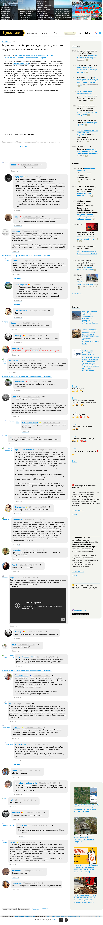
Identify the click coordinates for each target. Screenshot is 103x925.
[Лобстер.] (8, 340)
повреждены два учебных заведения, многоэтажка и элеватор (87, 151)
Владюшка (16, 870)
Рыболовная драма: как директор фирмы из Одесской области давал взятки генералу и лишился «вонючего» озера (63, 14)
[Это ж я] (4, 363)
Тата (14, 644)
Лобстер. (18, 336)
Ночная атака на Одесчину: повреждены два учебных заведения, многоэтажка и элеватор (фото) (7, 13)
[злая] (4, 436)
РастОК (15, 565)
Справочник (96, 916)
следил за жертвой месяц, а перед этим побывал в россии (85, 217)
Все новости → (77, 293)
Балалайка (17, 520)
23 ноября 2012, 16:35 (40, 825)
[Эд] (6, 704)
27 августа (76, 46)
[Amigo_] (6, 775)
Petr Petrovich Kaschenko (26, 783)
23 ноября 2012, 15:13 (51, 422)
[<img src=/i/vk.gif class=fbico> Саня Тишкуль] (8, 680)
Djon (14, 396)
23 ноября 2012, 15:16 (33, 813)
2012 (85, 916)
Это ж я (12, 361)
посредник (16, 883)
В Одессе (80, 168)
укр (80, 33)
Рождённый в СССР (30, 422)
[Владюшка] (6, 875)
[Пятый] (4, 842)
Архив (45, 33)
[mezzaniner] (6, 554)
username (16, 231)
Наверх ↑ (23, 146)
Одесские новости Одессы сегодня (25, 916)
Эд (10, 703)
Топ (55, 33)
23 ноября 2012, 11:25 (37, 381)
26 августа (76, 164)
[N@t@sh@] (8, 181)
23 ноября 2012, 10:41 (33, 348)
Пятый (12, 842)
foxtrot (15, 261)
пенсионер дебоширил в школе (85, 268)
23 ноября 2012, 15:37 (35, 632)
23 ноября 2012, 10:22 (29, 164)
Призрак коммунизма (24, 450)
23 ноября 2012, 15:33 (35, 336)
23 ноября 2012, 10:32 (30, 231)
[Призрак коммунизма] (7, 450)
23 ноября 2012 (6, 41)
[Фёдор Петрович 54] (8, 658)
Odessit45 (16, 727)
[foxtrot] (7, 261)
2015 (88, 916)
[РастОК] (6, 569)
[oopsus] (5, 578)
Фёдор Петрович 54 (24, 657)
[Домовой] (6, 817)
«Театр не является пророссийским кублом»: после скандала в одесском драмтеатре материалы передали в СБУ (90, 336)
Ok (61, 920)
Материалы (32, 33)
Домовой (16, 813)
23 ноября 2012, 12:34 (33, 727)
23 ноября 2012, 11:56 (26, 644)
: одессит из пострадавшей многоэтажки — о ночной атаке (87, 138)
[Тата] (6, 649)
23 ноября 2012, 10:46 (28, 261)
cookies (54, 920)
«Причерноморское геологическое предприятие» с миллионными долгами (86, 176)
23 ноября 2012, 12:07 (37, 507)
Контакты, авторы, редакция (59, 916)
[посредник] (6, 887)
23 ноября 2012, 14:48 (23, 800)
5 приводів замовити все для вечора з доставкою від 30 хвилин (87, 80)
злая (12, 437)
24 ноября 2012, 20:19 (31, 870)
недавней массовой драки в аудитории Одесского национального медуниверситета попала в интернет (29, 56)
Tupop (13, 323)
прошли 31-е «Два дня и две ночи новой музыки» (86, 238)
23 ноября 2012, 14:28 (28, 770)
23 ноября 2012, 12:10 (45, 657)
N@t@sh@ (19, 177)
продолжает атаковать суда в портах (87, 56)
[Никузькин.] (8, 386)
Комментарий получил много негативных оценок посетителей (27, 256)
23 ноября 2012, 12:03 (37, 310)
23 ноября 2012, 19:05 (28, 842)
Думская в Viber (80, 610)
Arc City (87, 285)
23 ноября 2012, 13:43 (36, 744)
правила (35, 351)
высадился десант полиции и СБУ (84, 194)
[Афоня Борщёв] (8, 289)
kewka (13, 164)
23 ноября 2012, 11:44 (28, 565)
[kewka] (5, 163)
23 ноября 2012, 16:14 (35, 177)
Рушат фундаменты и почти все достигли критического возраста (86, 93)
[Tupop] (5, 321)
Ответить (14, 171)
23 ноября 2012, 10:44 (31, 396)
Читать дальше (78, 510)
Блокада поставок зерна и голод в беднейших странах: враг (87, 53)
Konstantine (20, 310)
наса (16, 216)
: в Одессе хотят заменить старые (87, 98)
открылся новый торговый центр (86, 283)
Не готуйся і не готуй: (85, 77)
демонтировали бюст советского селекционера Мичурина (87, 69)
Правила (35, 909)
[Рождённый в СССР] (12, 423)
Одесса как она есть (21, 63)
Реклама (48, 916)
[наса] (8, 221)
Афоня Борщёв (21, 284)
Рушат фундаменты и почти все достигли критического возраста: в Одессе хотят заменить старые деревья (85, 898)
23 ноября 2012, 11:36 (40, 284)
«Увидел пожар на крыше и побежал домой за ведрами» (87, 132)
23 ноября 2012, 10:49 (44, 450)
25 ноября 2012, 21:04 (31, 883)
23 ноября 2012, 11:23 (31, 550)
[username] (6, 235)
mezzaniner (16, 550)
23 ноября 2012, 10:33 (26, 323)
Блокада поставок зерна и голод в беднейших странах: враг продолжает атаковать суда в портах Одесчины (86, 808)
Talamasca (16, 348)
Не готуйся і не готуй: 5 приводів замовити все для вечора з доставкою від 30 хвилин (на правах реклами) (86, 868)
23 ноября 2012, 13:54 (21, 703)
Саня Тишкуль (22, 675)
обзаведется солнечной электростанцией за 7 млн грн (87, 253)
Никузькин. (20, 381)
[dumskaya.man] (8, 825)
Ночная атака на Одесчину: (84, 148)
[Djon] (6, 401)
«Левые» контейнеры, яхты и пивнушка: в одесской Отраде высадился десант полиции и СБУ (26, 15)
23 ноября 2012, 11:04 (32, 520)
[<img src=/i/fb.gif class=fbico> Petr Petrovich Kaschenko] (8, 787)
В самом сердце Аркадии (80, 277)
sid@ (11, 800)
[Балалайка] (6, 520)
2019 (91, 916)
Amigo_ (15, 770)
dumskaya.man (23, 825)
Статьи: (76, 306)
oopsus (13, 577)
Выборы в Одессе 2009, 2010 (75, 916)
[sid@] (4, 798)
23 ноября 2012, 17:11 (31, 216)
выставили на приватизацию (86, 169)
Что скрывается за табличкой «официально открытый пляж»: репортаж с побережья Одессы (90, 317)
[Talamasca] (6, 352)
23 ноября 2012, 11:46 (26, 577)
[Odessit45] (6, 727)
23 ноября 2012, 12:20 (41, 675)
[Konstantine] (8, 315)
